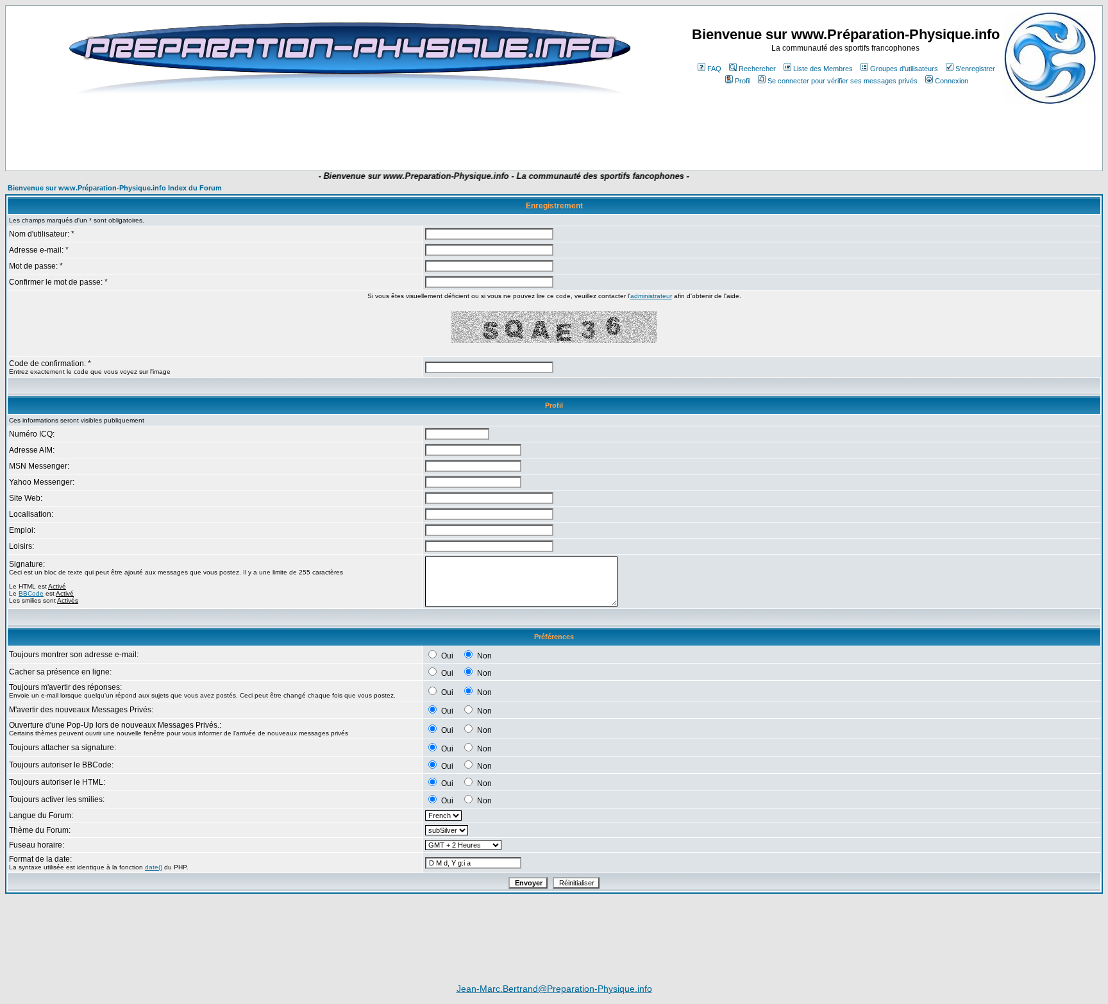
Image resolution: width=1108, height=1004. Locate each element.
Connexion (951, 81)
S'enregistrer (975, 68)
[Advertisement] (319, 133)
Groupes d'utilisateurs (904, 68)
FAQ (714, 68)
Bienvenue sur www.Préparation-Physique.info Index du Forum (115, 188)
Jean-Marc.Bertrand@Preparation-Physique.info (554, 988)
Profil (742, 81)
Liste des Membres (823, 68)
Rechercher (757, 68)
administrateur (651, 295)
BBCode (31, 593)
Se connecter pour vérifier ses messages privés (843, 81)
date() (153, 867)
